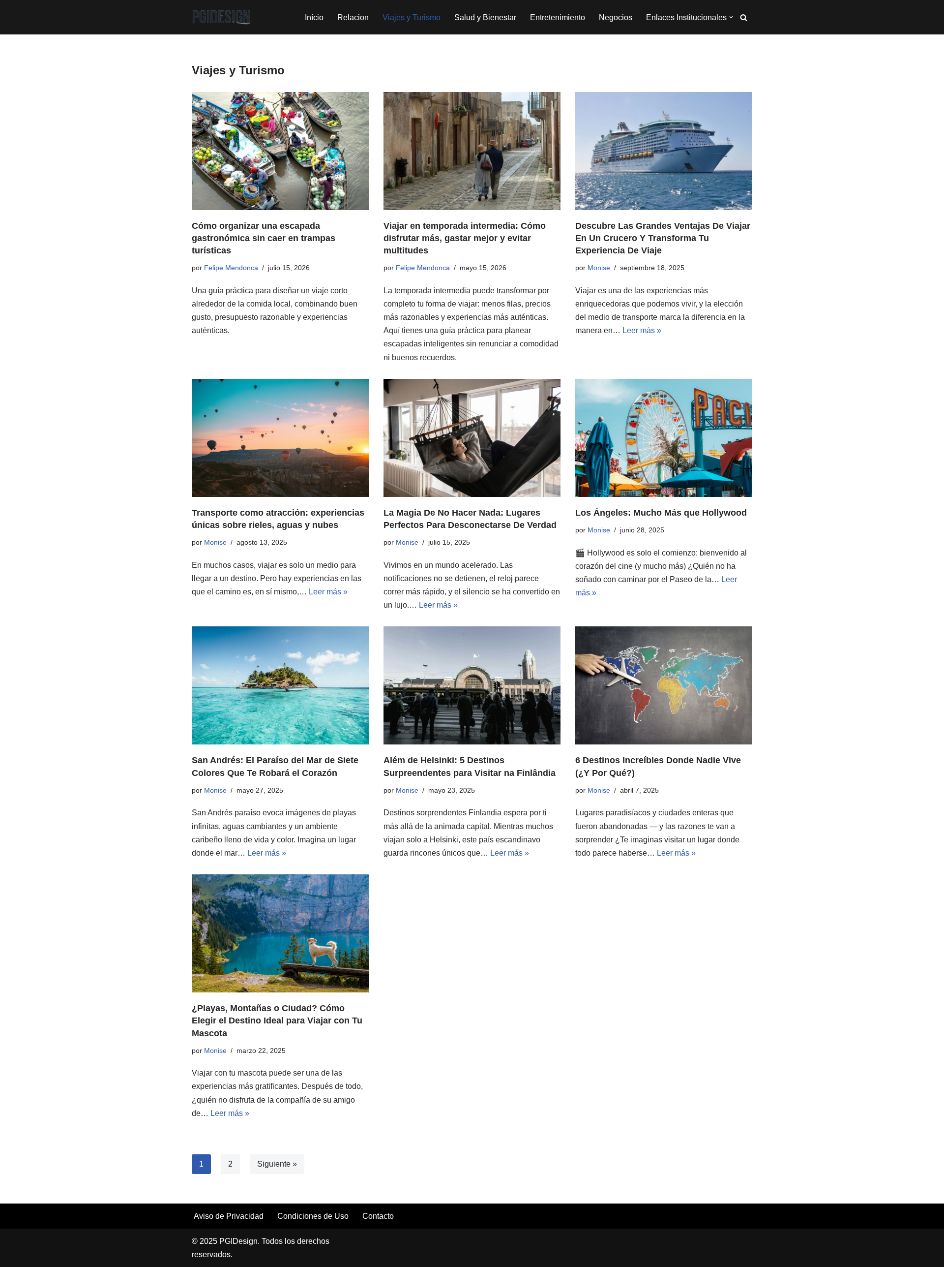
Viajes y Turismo (412, 17)
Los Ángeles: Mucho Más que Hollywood (661, 513)
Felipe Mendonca (231, 268)
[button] (731, 17)
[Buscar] (743, 17)
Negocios (615, 17)
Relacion (353, 17)
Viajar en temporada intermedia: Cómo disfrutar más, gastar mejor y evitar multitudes (465, 238)
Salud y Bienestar (485, 17)
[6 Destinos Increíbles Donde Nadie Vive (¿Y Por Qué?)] (663, 685)
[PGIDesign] (221, 17)
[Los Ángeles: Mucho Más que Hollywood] (663, 438)
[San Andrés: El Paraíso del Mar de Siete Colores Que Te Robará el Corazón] (280, 685)
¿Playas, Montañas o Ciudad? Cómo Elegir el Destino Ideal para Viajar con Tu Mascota (277, 1020)
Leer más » (641, 330)
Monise (599, 268)
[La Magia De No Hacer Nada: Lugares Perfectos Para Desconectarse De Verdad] (472, 438)
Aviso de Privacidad (229, 1216)
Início (314, 17)
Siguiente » (277, 1164)
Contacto (378, 1216)
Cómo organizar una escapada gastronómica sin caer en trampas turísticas (263, 238)
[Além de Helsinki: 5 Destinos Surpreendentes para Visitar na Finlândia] (472, 685)
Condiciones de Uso (313, 1216)
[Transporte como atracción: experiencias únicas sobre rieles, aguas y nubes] (280, 438)
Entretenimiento (557, 17)
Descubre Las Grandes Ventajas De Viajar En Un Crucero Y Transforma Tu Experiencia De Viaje (662, 238)
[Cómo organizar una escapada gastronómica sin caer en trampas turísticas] (280, 151)
